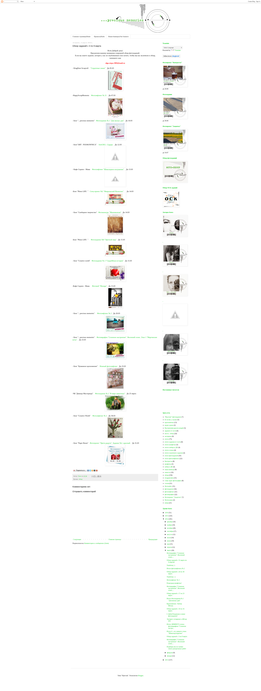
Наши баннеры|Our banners (118, 36)
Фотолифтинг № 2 (104, 313)
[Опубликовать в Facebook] (98, 476)
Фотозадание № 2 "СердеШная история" (107, 261)
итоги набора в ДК (171, 447)
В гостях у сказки (171, 420)
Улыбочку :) (171, 565)
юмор (167, 503)
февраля (170, 652)
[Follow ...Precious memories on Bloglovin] (171, 57)
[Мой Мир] (94, 470)
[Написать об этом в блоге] (94, 476)
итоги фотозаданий (171, 456)
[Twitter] (90, 470)
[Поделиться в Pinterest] (100, 476)
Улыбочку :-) (171, 577)
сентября (170, 531)
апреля (169, 547)
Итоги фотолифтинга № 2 (176, 568)
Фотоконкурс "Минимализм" (110, 212)
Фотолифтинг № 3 (173, 580)
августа (170, 534)
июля (169, 537)
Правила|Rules (99, 36)
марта (169, 550)
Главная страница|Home (81, 36)
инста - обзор (169, 433)
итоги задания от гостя (173, 442)
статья (167, 483)
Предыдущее (152, 539)
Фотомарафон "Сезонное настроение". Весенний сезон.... (176, 555)
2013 (167, 660)
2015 (167, 516)
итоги (167, 439)
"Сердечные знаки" (98, 68)
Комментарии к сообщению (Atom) (96, 543)
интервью (168, 436)
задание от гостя (170, 431)
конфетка (168, 464)
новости (167, 472)
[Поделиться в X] (96, 476)
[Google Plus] (97, 470)
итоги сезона (169, 450)
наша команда (169, 469)
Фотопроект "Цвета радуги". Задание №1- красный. (110, 443)
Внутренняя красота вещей (174, 428)
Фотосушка (169, 500)
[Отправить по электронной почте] (93, 476)
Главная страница (115, 539)
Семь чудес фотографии (173, 480)
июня (169, 541)
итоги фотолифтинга (172, 458)
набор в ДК (169, 467)
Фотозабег (168, 486)
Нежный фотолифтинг (108, 366)
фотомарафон (169, 494)
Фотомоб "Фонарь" (99, 286)
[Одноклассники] (92, 470)
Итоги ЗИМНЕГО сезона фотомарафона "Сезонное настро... (176, 626)
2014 (167, 519)
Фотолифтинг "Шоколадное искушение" (108, 169)
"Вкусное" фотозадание (173, 417)
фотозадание (169, 489)
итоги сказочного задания (174, 453)
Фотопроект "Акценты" (173, 497)
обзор (80, 479)
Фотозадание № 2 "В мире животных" (110, 394)
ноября (169, 525)
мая (168, 544)
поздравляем (169, 478)
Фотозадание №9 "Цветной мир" (104, 240)
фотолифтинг (169, 492)
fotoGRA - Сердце (106, 145)
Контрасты (168, 461)
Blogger (140, 675)
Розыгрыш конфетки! (174, 583)
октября (170, 528)
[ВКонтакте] (88, 470)
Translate (178, 50)
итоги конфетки (170, 445)
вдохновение (169, 422)
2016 (167, 512)
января (169, 656)
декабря (170, 522)
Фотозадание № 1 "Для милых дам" (110, 121)
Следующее (77, 539)
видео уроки (169, 425)
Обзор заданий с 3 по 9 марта (177, 636)
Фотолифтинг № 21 (99, 95)
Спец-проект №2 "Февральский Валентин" (107, 191)
